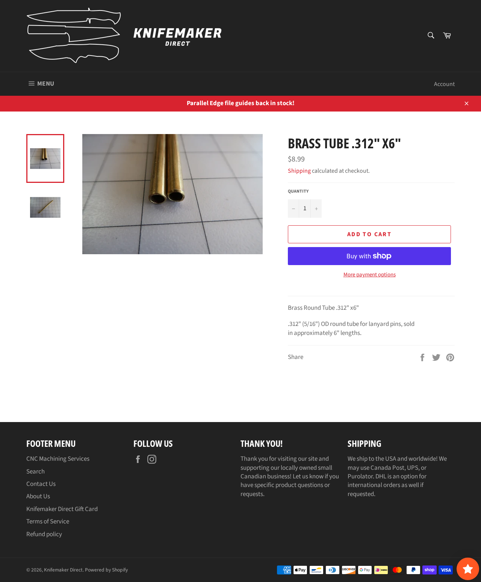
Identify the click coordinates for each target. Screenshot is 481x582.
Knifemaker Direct (63, 569)
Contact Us (41, 484)
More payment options (369, 275)
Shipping (299, 171)
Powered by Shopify (106, 569)
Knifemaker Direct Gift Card (62, 509)
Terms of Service (47, 521)
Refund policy (44, 534)
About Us (38, 496)
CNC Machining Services (57, 458)
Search (35, 471)
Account (444, 84)
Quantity (298, 191)
